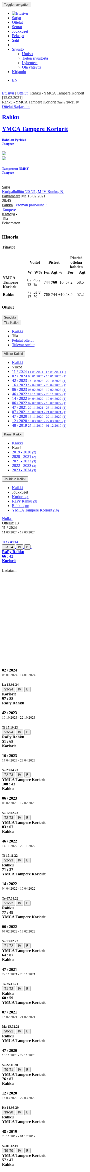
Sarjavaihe (22, 106)
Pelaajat (18, 36)
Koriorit (20, 497)
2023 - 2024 (24, 470)
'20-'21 (8, 1031)
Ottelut (17, 22)
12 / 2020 (39, 421)
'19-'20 (8, 1112)
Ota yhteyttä (31, 67)
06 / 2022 (39, 403)
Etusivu (8, 93)
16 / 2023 (39, 385)
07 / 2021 (39, 412)
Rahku (20, 505)
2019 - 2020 (24, 452)
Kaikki (17, 331)
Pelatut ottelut (23, 340)
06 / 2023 (39, 389)
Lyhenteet (30, 63)
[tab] (45, 551)
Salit (15, 40)
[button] (45, 551)
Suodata (10, 317)
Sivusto (18, 49)
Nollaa (7, 518)
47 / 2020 (39, 416)
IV (19, 547)
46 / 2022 (39, 394)
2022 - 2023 (24, 465)
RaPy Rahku (24, 501)
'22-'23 (8, 775)
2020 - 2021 (24, 456)
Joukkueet (20, 31)
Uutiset (27, 54)
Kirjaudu (19, 72)
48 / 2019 (39, 425)
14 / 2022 (39, 398)
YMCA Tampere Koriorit (35, 510)
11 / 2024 (39, 371)
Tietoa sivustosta (35, 58)
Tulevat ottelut (23, 345)
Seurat (17, 27)
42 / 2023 (39, 380)
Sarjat (16, 18)
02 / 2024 (39, 376)
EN (15, 80)
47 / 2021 (39, 407)
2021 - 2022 (24, 461)
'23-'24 (8, 547)
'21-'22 (8, 903)
